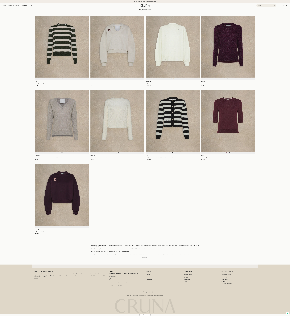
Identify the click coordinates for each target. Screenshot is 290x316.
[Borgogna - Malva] (228, 79)
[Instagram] (146, 291)
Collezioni (16, 5)
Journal (148, 276)
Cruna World (24, 5)
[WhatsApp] (143, 291)
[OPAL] (62, 47)
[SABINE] (228, 47)
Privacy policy (225, 279)
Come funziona (112, 276)
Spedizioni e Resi (188, 276)
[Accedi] (283, 5)
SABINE (203, 81)
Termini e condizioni (226, 274)
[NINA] (228, 121)
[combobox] (279, 5)
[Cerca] (274, 5)
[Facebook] (149, 291)
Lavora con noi (150, 277)
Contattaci (186, 281)
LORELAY (148, 81)
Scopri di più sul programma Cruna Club (115, 285)
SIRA (147, 155)
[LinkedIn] (152, 291)
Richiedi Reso (187, 279)
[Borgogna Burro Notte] (228, 153)
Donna (10, 5)
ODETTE (92, 155)
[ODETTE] (117, 121)
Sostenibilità (149, 279)
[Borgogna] (62, 228)
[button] (31, 6)
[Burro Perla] (173, 79)
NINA (202, 155)
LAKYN (37, 229)
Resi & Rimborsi (187, 277)
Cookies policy (225, 281)
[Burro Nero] (117, 153)
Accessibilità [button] (224, 277)
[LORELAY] (173, 47)
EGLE (91, 81)
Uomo (4, 5)
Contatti (148, 274)
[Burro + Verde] (62, 79)
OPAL (36, 81)
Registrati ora (112, 279)
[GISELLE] (62, 121)
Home (140, 13)
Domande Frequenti (188, 274)
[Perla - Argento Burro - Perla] (62, 153)
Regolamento (112, 278)
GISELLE (37, 155)
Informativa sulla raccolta (145, 314)
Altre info (36, 278)
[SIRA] (173, 121)
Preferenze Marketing (227, 283)
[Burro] (117, 79)
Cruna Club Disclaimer (227, 276)
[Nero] (173, 153)
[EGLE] (117, 47)
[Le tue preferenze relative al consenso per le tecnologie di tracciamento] (287, 313)
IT (279, 5)
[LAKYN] (62, 195)
